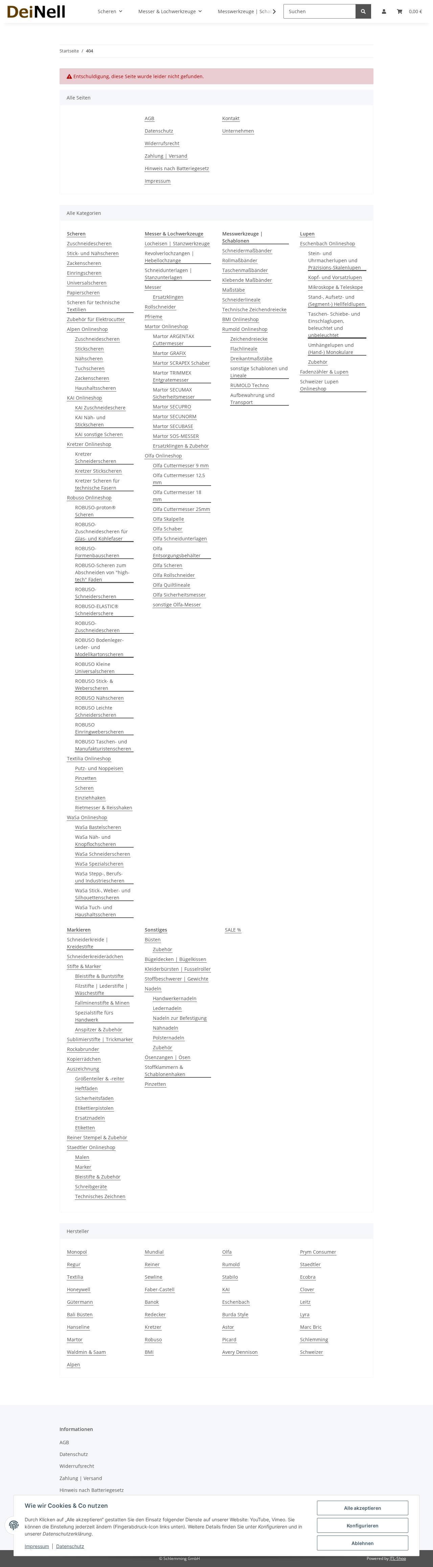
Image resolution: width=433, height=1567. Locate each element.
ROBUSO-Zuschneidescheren (97, 626)
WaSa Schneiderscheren (102, 854)
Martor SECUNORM (175, 416)
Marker (83, 1167)
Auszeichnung (83, 1069)
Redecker (155, 1314)
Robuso (153, 1339)
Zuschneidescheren (89, 243)
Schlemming (314, 1339)
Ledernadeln (167, 1008)
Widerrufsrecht (162, 143)
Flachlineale (243, 348)
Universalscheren (87, 282)
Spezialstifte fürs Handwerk (94, 1016)
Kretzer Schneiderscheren (95, 457)
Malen (82, 1157)
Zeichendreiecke (249, 339)
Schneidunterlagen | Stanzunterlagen (168, 274)
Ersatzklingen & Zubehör (181, 446)
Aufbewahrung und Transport (252, 398)
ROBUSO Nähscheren (99, 698)
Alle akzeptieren (362, 1508)
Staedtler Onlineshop (91, 1147)
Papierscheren (83, 292)
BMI (149, 1352)
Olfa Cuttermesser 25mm (181, 509)
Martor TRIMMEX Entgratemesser (172, 376)
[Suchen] (363, 11)
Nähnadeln (165, 1028)
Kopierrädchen (84, 1059)
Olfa (227, 1252)
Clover (307, 1289)
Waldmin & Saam (86, 1352)
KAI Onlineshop (84, 398)
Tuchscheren (90, 368)
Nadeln (153, 988)
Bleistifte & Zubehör (97, 1176)
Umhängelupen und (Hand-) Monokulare (331, 348)
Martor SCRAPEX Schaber (181, 363)
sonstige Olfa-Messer (177, 604)
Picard (229, 1339)
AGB (149, 118)
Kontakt (231, 118)
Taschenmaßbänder (245, 270)
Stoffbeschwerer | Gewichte (176, 979)
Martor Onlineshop (166, 326)
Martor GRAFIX (169, 353)
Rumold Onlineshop (245, 329)
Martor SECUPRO (172, 406)
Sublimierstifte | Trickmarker (100, 1039)
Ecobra (308, 1277)
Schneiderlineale (241, 299)
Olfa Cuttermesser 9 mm (181, 465)
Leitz (305, 1302)
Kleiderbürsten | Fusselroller (178, 969)
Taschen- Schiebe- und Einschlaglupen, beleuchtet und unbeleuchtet (334, 324)
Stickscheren (89, 348)
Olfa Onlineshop (163, 455)
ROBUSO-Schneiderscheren (95, 593)
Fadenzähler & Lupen (324, 371)
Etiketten (85, 1127)
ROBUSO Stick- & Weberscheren (94, 684)
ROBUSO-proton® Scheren (95, 511)
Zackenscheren (84, 263)
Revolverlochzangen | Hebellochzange (169, 257)
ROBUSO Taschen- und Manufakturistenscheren (103, 745)
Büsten (153, 939)
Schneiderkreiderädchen (95, 956)
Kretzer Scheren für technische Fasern (97, 484)
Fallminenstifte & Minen (102, 1003)
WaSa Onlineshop (87, 817)
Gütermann (80, 1302)
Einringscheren (84, 273)
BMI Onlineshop (240, 319)
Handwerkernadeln (175, 998)
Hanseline (78, 1327)
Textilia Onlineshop (89, 758)
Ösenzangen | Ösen (167, 1057)
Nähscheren (89, 358)
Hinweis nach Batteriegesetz (177, 168)
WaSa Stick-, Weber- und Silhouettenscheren (103, 894)
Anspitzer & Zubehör (98, 1029)
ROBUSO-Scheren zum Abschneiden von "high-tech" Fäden (102, 572)
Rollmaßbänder (239, 260)
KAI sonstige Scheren (99, 434)
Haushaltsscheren (95, 388)
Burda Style (235, 1314)
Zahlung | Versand (166, 156)
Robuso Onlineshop (89, 497)
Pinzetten (85, 778)
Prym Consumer (318, 1252)
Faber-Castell (160, 1289)
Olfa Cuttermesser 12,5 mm (179, 479)
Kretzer (153, 1327)
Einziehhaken (90, 797)
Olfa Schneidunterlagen (180, 538)
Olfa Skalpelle (168, 519)
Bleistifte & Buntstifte (99, 976)
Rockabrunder (83, 1049)
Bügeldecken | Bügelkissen (175, 959)
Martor (75, 1339)
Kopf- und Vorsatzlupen (335, 277)
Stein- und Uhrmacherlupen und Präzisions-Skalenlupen (334, 260)
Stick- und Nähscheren (93, 253)
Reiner (152, 1264)
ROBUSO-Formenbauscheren (97, 552)
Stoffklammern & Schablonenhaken (165, 1070)
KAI (226, 1289)
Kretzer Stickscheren (98, 471)
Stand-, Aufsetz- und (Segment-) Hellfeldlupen (336, 300)
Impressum (37, 1546)
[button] (270, 11)
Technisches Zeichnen (100, 1196)
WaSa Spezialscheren (99, 863)
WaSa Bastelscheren (98, 827)
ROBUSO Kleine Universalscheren (95, 667)
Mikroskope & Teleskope (335, 287)
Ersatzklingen (168, 297)
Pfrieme (153, 316)
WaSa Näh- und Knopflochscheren (95, 840)
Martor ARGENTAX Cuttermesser (173, 339)
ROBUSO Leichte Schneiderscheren (95, 711)
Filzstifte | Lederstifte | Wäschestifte (101, 989)
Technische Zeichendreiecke (254, 309)
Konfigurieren (363, 1525)
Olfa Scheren (167, 565)
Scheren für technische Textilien (93, 306)
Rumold (231, 1264)
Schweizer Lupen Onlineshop (319, 385)
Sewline (153, 1277)
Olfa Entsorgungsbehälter (177, 552)
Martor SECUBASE (173, 426)
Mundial (154, 1252)
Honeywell (78, 1289)
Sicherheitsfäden (94, 1098)
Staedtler (310, 1264)
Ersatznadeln (90, 1118)
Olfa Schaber (167, 528)
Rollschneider (160, 307)
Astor (228, 1327)
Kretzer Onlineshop (89, 444)
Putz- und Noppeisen (99, 768)
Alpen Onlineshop (87, 329)
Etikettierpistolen (94, 1108)
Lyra (305, 1314)
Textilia (75, 1277)
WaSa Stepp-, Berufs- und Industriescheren (99, 877)
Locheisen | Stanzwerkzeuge (177, 243)
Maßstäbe (233, 290)
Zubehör (317, 362)
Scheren (84, 788)
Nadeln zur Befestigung (180, 1018)
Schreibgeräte (91, 1186)
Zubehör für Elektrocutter (96, 319)
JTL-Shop (398, 1558)
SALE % (233, 929)
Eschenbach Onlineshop (327, 243)
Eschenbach (236, 1302)
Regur (74, 1264)
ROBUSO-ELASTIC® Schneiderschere (96, 610)
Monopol (77, 1252)
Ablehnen (362, 1543)
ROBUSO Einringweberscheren (99, 728)
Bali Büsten (80, 1314)
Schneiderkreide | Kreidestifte (87, 943)
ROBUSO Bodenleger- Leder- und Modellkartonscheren (99, 647)
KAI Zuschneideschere (100, 407)
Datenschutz (70, 1546)
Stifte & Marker (84, 966)
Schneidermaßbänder (247, 250)
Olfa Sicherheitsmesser (179, 594)
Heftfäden (86, 1088)
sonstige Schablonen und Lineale (259, 372)
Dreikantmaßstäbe (251, 358)
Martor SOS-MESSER (176, 436)
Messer (153, 287)
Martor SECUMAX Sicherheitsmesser (174, 393)
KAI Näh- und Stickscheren (90, 421)
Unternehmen (238, 131)
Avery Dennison (240, 1352)
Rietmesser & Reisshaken (103, 807)
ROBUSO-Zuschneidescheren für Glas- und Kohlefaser (101, 531)
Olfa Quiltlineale (171, 585)
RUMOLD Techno (249, 385)
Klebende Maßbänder (247, 280)
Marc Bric (311, 1327)
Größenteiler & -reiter (99, 1078)
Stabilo (230, 1277)
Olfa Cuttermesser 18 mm (177, 495)
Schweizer (311, 1352)
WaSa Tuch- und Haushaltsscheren (95, 911)
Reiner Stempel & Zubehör (97, 1137)
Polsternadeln (168, 1037)
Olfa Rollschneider (174, 575)
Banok (152, 1302)
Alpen (73, 1364)
